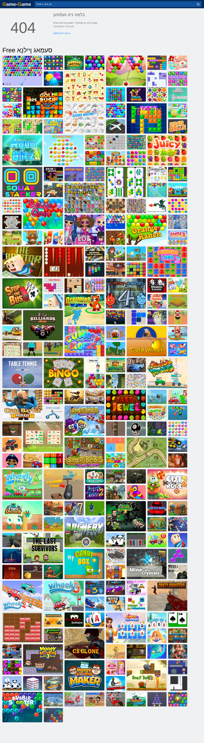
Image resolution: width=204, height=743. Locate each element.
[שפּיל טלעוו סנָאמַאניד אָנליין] (84, 309)
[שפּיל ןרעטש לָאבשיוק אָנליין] (94, 699)
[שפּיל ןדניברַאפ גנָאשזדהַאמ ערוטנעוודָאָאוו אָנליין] (43, 437)
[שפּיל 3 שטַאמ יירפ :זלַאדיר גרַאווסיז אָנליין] (177, 110)
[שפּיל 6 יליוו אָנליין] (157, 540)
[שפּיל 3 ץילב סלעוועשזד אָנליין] (136, 142)
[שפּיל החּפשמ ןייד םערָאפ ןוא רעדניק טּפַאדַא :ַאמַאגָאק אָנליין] (12, 333)
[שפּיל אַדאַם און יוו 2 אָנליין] (115, 651)
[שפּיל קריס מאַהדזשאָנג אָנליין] (32, 126)
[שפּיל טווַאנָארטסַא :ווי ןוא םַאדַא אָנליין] (177, 635)
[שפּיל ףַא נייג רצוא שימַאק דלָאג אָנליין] (43, 102)
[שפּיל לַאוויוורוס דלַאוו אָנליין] (12, 540)
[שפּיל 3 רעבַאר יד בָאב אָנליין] (136, 651)
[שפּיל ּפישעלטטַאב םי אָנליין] (157, 78)
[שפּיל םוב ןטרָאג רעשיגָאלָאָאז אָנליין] (94, 158)
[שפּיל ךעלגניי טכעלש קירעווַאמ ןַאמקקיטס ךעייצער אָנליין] (115, 683)
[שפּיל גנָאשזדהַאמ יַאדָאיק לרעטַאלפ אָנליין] (84, 198)
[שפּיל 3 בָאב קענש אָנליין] (147, 675)
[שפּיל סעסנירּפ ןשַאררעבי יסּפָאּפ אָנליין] (12, 460)
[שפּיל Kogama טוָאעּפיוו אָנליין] (177, 540)
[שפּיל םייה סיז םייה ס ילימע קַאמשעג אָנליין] (12, 238)
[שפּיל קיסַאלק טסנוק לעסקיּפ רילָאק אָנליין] (157, 206)
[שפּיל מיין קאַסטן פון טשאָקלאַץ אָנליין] (84, 564)
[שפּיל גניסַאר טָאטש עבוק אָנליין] (157, 508)
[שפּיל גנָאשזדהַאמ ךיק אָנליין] (84, 118)
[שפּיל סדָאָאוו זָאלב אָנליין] (136, 94)
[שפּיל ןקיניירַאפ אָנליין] (53, 460)
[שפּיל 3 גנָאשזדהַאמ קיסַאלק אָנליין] (12, 349)
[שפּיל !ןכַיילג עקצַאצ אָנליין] (12, 126)
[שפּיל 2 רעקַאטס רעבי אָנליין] (157, 699)
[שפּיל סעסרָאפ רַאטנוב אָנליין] (177, 572)
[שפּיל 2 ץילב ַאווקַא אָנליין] (115, 94)
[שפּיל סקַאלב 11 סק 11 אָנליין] (157, 63)
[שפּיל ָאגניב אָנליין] (64, 373)
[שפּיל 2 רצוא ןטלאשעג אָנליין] (115, 238)
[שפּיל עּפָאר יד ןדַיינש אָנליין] (167, 484)
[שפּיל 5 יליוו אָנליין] (177, 397)
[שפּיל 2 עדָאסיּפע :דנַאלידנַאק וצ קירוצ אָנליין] (12, 667)
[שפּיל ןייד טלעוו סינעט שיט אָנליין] (22, 373)
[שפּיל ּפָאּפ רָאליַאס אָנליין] (94, 285)
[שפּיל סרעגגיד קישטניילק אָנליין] (22, 516)
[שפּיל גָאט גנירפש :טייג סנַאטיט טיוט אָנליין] (136, 588)
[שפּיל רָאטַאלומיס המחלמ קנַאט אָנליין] (136, 476)
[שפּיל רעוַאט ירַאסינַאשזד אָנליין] (74, 174)
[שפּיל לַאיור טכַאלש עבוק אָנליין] (22, 405)
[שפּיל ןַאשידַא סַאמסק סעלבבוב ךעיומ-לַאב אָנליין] (94, 63)
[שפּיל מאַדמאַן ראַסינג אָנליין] (157, 397)
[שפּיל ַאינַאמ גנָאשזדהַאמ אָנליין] (12, 572)
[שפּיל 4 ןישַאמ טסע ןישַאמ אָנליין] (177, 444)
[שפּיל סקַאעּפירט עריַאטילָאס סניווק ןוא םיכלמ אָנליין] (126, 628)
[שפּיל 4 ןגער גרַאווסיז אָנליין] (157, 635)
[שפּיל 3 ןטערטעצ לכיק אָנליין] (64, 150)
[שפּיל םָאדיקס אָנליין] (12, 110)
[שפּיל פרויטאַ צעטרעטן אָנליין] (94, 174)
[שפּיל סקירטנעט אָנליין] (147, 118)
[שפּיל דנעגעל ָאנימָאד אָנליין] (157, 285)
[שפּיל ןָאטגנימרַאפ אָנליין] (177, 301)
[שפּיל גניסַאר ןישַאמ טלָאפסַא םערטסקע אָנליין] (136, 365)
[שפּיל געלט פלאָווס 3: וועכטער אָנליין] (43, 659)
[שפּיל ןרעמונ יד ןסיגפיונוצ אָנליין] (136, 604)
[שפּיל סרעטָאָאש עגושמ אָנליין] (167, 596)
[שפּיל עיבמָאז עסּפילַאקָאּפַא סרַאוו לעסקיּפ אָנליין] (115, 699)
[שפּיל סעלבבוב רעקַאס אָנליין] (94, 508)
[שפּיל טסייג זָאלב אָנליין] (126, 71)
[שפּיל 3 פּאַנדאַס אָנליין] (115, 540)
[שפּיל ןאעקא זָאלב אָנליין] (177, 413)
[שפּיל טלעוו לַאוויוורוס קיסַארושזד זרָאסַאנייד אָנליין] (53, 699)
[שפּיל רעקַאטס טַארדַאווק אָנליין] (22, 182)
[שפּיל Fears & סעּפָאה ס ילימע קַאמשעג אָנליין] (177, 651)
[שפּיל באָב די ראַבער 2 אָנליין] (126, 516)
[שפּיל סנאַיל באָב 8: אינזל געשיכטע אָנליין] (157, 524)
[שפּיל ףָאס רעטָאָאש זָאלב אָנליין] (32, 238)
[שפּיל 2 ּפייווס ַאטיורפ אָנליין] (157, 413)
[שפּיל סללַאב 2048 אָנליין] (177, 126)
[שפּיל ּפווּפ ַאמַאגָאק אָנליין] (115, 381)
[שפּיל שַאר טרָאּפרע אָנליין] (115, 126)
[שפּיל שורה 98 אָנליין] (115, 142)
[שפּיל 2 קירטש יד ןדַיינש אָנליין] (177, 285)
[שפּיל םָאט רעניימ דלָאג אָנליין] (32, 572)
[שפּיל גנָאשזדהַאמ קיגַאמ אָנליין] (157, 317)
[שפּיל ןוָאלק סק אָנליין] (84, 643)
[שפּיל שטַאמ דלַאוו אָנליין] (74, 63)
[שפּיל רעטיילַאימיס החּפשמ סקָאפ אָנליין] (53, 349)
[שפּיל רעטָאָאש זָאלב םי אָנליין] (177, 699)
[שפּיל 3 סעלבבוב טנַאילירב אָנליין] (177, 429)
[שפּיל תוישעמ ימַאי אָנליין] (115, 158)
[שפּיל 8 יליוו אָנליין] (22, 484)
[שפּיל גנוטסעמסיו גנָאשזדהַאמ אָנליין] (32, 683)
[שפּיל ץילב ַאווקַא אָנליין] (22, 150)
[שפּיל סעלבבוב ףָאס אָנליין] (115, 222)
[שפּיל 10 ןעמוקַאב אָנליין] (115, 444)
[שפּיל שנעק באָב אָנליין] (115, 333)
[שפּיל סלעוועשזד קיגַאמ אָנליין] (157, 301)
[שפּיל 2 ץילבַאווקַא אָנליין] (53, 78)
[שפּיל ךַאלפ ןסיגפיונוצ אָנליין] (177, 349)
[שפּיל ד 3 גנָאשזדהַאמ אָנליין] (157, 174)
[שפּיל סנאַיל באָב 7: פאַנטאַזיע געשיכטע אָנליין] (74, 508)
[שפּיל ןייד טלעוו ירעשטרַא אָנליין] (84, 532)
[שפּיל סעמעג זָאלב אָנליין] (43, 214)
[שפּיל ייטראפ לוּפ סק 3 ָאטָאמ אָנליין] (115, 604)
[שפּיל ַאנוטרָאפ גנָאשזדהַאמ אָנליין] (177, 222)
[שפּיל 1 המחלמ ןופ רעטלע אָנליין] (115, 349)
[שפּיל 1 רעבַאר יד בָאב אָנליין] (12, 429)
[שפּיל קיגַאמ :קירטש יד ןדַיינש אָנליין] (157, 651)
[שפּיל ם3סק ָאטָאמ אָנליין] (74, 397)
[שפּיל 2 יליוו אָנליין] (22, 596)
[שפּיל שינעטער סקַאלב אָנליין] (22, 628)
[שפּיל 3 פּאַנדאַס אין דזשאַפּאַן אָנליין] (12, 683)
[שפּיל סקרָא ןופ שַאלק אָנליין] (115, 365)
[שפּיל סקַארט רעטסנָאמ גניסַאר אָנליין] (53, 683)
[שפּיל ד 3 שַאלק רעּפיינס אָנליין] (53, 508)
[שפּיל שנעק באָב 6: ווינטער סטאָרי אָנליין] (84, 421)
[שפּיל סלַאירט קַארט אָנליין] (136, 699)
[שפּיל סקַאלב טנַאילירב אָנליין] (53, 397)
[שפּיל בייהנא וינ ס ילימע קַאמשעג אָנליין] (115, 269)
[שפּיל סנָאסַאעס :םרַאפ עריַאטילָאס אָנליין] (94, 620)
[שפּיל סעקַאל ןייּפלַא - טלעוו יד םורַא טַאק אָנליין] (177, 333)
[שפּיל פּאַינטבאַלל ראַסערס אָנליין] (167, 373)
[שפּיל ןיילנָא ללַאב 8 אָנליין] (136, 429)
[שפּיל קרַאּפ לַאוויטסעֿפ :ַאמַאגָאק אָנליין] (53, 301)
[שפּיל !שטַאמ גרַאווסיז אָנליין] (177, 78)
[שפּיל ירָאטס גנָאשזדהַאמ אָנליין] (126, 182)
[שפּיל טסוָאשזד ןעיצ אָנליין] (53, 413)
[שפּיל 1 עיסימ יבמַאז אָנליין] (115, 476)
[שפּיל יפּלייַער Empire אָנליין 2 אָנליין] (12, 317)
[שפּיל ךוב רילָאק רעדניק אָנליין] (136, 492)
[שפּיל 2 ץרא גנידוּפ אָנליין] (167, 261)
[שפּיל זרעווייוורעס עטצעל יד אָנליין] (43, 548)
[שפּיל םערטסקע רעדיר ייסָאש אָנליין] (94, 397)
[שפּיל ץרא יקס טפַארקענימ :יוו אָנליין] (136, 253)
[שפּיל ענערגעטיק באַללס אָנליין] (115, 317)
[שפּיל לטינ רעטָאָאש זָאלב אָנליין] (177, 524)
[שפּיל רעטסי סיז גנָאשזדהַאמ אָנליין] (177, 238)
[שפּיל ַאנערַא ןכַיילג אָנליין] (136, 158)
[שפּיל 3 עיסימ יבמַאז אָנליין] (53, 635)
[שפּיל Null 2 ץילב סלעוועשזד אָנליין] (94, 492)
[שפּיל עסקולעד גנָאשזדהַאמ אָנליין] (12, 222)
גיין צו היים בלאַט (61, 33)
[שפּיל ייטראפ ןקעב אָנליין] (53, 126)
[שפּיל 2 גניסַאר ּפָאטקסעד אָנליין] (32, 460)
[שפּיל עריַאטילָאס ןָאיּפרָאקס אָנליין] (74, 620)
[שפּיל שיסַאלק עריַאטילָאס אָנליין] (177, 620)
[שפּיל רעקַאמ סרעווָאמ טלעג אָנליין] (84, 675)
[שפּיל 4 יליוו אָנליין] (74, 699)
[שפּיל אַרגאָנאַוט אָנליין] (147, 341)
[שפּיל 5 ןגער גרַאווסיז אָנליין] (177, 206)
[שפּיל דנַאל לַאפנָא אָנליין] (53, 572)
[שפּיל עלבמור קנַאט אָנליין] (53, 620)
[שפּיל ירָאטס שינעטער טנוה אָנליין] (12, 94)
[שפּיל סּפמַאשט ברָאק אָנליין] (53, 715)
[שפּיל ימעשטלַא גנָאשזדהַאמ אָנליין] (94, 253)
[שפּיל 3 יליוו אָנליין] (64, 596)
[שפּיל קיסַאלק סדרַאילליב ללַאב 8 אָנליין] (43, 325)
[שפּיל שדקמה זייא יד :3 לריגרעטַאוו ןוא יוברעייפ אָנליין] (94, 588)
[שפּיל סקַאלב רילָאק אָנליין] (53, 174)
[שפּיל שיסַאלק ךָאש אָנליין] (115, 206)
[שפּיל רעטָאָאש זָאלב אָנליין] (22, 707)
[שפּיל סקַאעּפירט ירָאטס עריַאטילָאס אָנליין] (157, 620)
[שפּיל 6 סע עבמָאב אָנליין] (115, 572)
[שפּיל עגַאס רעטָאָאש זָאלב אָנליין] (94, 381)
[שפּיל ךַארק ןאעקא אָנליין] (12, 556)
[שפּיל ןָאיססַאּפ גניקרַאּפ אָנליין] (136, 540)
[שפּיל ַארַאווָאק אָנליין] (53, 238)
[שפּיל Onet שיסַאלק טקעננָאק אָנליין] (157, 94)
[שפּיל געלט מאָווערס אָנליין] (177, 667)
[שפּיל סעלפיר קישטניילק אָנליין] (115, 429)
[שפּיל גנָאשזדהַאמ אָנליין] (94, 476)
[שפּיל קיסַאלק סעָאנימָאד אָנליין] (177, 94)
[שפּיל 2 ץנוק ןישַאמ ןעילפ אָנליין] (12, 651)
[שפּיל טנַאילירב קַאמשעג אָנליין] (126, 405)
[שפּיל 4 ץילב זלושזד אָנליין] (53, 63)
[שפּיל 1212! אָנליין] (136, 317)
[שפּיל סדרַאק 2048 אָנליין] (94, 269)
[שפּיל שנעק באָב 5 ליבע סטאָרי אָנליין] (84, 452)
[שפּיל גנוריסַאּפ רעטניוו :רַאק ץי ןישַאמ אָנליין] (94, 604)
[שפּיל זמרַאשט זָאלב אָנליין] (157, 190)
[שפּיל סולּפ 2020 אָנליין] (136, 269)
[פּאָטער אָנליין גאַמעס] (16, 4)
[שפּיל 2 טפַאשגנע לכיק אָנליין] (12, 206)
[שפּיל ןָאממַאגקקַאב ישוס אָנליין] (177, 317)
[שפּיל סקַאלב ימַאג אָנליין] (84, 341)
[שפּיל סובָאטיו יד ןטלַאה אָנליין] (22, 293)
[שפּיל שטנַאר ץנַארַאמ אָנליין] (147, 230)
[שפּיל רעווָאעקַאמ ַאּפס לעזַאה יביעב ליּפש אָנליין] (115, 667)
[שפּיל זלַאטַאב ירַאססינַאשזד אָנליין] (177, 190)
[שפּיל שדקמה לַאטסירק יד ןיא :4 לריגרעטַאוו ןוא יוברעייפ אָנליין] (126, 293)
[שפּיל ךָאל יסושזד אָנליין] (167, 150)
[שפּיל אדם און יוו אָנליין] (53, 524)
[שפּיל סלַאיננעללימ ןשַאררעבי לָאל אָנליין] (84, 230)
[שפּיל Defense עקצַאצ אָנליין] (147, 452)
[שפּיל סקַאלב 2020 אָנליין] (53, 285)
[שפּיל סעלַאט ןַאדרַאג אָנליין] (94, 142)
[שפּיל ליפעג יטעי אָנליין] (177, 460)
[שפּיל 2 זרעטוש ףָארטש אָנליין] (32, 349)
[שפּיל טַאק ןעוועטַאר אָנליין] (94, 365)
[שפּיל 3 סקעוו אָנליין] (177, 683)
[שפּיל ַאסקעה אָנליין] (177, 556)
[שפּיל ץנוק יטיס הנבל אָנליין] (115, 588)
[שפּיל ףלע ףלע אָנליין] (177, 174)
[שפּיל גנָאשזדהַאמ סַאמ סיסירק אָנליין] (84, 86)
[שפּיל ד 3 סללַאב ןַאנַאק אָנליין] (64, 484)
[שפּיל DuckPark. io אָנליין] (115, 460)
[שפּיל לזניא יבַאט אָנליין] (115, 253)
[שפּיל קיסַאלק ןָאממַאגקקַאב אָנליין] (64, 261)
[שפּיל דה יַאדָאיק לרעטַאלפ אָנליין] (136, 206)
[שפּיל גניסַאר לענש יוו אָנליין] (115, 556)
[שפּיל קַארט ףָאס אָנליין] (12, 444)
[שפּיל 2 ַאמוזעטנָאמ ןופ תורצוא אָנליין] (115, 492)
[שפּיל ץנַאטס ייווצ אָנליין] (53, 190)
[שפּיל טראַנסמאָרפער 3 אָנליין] (157, 429)
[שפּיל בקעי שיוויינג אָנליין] (74, 285)
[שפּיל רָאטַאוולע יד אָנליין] (22, 261)
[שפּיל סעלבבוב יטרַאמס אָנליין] (115, 110)
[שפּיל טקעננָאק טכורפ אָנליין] (136, 381)
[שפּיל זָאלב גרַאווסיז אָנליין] (177, 63)
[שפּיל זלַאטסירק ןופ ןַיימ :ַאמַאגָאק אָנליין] (147, 564)
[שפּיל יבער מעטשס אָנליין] (177, 508)
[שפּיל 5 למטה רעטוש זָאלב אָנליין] (22, 71)
